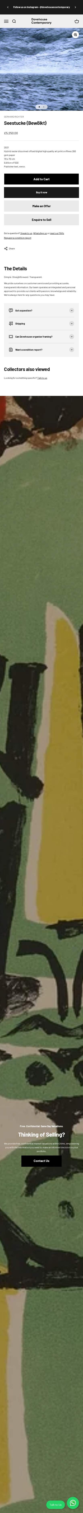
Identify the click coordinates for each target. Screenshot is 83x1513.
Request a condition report (17, 237)
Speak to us (26, 233)
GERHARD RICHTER (14, 116)
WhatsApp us (40, 233)
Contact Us (41, 1161)
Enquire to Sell (41, 219)
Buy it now (41, 192)
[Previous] (8, 7)
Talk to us (42, 377)
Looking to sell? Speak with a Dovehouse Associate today (41, 7)
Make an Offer (41, 206)
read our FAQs (57, 233)
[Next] (75, 7)
